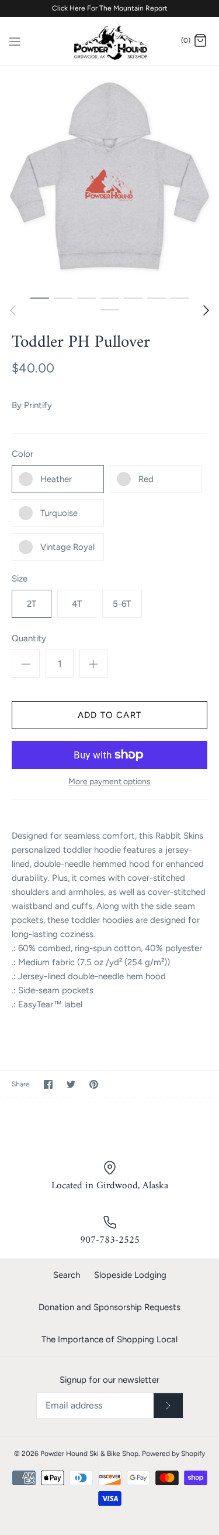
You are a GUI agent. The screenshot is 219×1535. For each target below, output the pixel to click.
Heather (56, 479)
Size (19, 578)
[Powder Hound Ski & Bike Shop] (109, 41)
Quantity (29, 638)
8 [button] (109, 309)
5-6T (122, 604)
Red (146, 479)
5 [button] (133, 297)
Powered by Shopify (173, 1453)
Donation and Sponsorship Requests (109, 1307)
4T (77, 604)
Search (66, 1275)
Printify (38, 405)
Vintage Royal (67, 547)
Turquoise (59, 513)
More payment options (109, 782)
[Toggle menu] (14, 40)
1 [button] (39, 297)
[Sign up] (168, 1405)
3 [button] (86, 297)
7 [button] (180, 297)
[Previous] (13, 310)
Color (22, 454)
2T (31, 604)
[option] (109, 176)
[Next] (206, 310)
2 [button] (63, 297)
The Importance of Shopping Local (109, 1339)
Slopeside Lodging (130, 1275)
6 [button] (156, 297)
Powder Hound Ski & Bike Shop (89, 1453)
